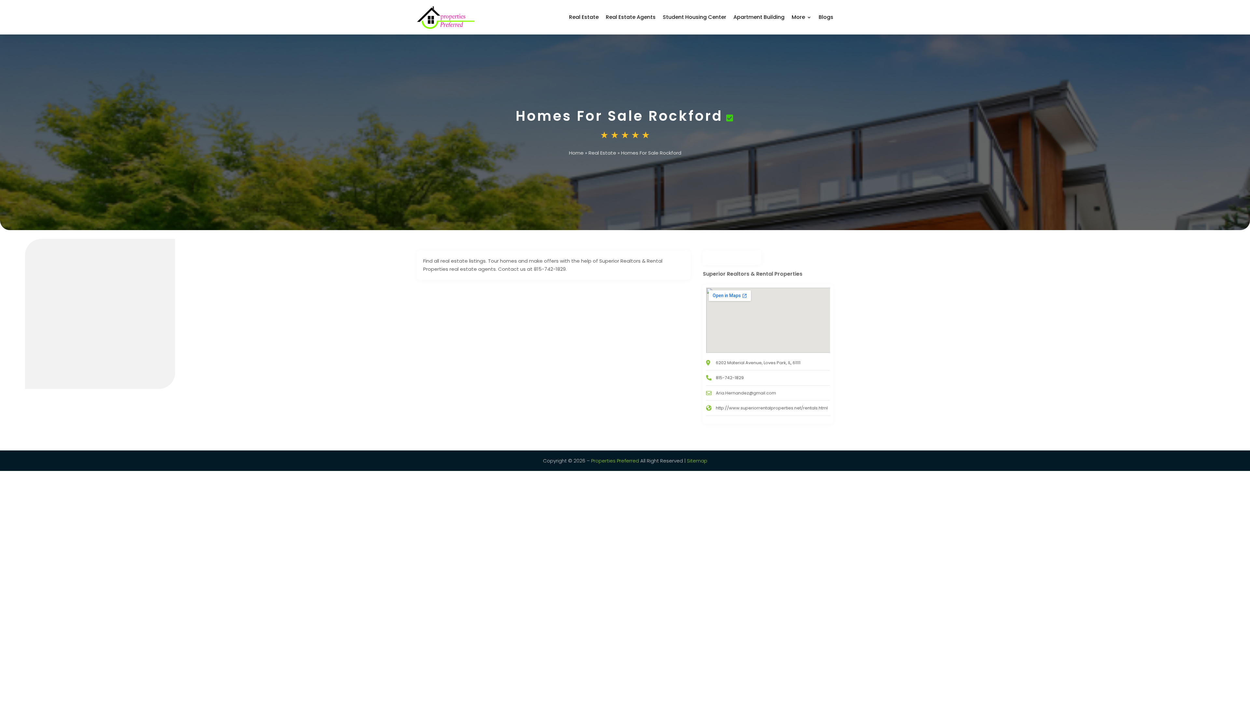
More (798, 17)
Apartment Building (759, 17)
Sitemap (697, 460)
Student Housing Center (694, 17)
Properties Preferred (615, 460)
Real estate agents (631, 17)
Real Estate (584, 17)
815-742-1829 (730, 378)
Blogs (826, 17)
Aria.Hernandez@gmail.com (746, 393)
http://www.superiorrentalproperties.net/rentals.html (772, 408)
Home (576, 152)
